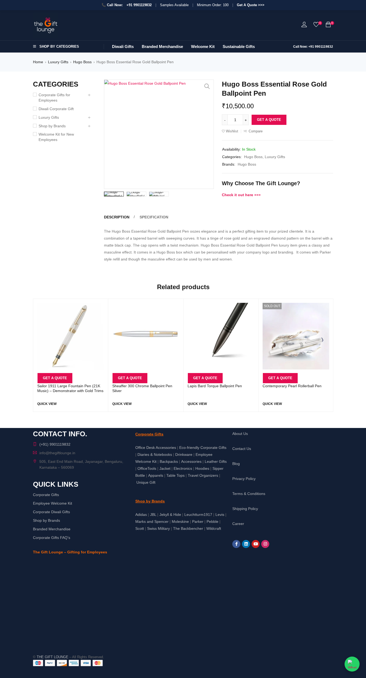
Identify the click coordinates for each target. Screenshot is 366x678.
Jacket (164, 468)
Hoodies (202, 468)
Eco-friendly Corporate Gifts (202, 447)
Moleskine (180, 521)
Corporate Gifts (46, 495)
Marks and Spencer (152, 521)
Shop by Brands (52, 126)
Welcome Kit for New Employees (56, 137)
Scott (139, 528)
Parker (197, 521)
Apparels (155, 475)
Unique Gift (145, 482)
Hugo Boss (82, 62)
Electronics (183, 468)
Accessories (191, 461)
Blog (236, 463)
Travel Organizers (203, 475)
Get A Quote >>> (250, 5)
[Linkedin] (246, 544)
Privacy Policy (244, 478)
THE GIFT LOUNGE (52, 657)
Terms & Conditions (248, 493)
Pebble (212, 521)
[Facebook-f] (236, 544)
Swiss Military (158, 528)
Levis (219, 514)
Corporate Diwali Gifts (51, 512)
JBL (153, 514)
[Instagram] (265, 544)
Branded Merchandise (51, 529)
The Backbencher (188, 528)
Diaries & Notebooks (154, 454)
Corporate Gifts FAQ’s (51, 537)
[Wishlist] (316, 26)
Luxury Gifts (58, 62)
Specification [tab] (154, 217)
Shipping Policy (245, 508)
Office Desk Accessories (155, 447)
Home (38, 62)
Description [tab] (116, 217)
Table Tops (175, 475)
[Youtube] (256, 544)
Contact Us (241, 448)
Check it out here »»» (241, 195)
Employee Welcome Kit (52, 503)
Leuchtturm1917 (198, 514)
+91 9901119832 (139, 5)
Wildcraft (213, 528)
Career (238, 523)
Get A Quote (269, 120)
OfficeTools (146, 468)
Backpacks (169, 461)
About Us (240, 433)
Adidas (141, 514)
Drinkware (183, 454)
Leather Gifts (216, 461)
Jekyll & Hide (170, 514)
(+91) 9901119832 (54, 444)
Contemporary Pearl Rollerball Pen (292, 386)
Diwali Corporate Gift (56, 109)
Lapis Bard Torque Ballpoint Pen (215, 386)
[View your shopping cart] (328, 25)
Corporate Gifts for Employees (54, 97)
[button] (207, 86)
